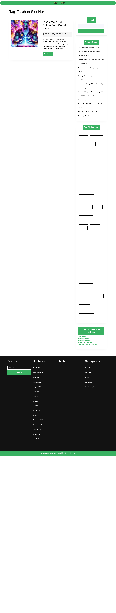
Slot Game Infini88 (86, 186)
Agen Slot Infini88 (96, 133)
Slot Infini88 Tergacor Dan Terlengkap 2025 (90, 92)
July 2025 (36, 391)
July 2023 (36, 439)
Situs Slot (83, 170)
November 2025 (38, 377)
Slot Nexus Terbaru (86, 264)
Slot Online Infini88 (86, 280)
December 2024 (38, 420)
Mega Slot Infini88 (86, 165)
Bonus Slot (88, 368)
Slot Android (84, 175)
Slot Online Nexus (86, 285)
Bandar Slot (84, 139)
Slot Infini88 (97, 207)
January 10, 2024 (50, 33)
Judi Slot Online (89, 372)
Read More (48, 54)
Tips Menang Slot (90, 387)
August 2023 (37, 434)
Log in (61, 368)
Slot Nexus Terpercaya (87, 269)
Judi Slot (99, 144)
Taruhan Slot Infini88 (87, 311)
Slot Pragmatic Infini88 (87, 290)
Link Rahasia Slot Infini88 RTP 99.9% (89, 47)
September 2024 (38, 425)
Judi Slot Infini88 (85, 154)
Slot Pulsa (83, 296)
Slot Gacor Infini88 (86, 180)
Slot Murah (94, 228)
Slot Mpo (83, 228)
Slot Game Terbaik (86, 191)
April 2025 (36, 406)
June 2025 (36, 396)
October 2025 (37, 382)
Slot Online (84, 275)
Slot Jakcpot (84, 212)
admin (61, 33)
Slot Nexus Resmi (86, 259)
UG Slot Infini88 (85, 317)
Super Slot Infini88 (95, 301)
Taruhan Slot (84, 306)
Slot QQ (83, 301)
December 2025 (38, 372)
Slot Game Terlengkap (87, 201)
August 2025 (37, 387)
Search (91, 20)
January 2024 (37, 429)
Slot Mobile (95, 222)
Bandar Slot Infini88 (86, 144)
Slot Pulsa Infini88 (97, 296)
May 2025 (36, 401)
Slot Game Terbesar (86, 196)
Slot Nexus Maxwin (86, 243)
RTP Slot (87, 377)
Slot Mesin (84, 222)
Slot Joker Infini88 (86, 217)
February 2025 (37, 415)
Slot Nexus (84, 233)
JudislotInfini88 (85, 149)
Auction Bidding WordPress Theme (50, 453)
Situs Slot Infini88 (96, 170)
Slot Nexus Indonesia (87, 238)
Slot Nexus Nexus (86, 248)
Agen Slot (83, 133)
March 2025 (36, 410)
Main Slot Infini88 (86, 159)
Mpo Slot (98, 165)
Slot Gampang (85, 207)
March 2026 (36, 368)
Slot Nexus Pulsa (85, 254)
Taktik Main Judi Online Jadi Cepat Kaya (54, 25)
